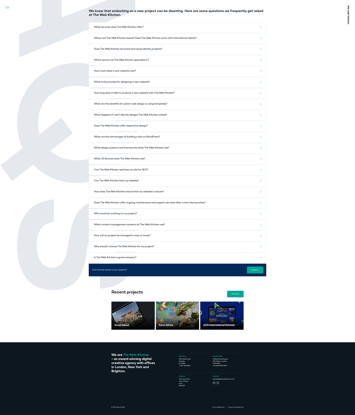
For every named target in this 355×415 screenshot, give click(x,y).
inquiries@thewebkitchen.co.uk (223, 379)
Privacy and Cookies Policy (236, 407)
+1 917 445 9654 (184, 366)
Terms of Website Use (218, 407)
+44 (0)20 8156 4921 (220, 366)
